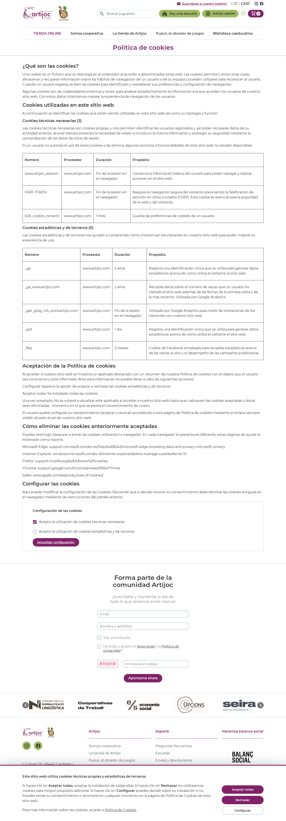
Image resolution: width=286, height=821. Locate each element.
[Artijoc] (46, 13)
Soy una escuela (116, 638)
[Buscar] (102, 13)
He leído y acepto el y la (141, 648)
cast (245, 4)
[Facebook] (38, 746)
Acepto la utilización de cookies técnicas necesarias (82, 522)
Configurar (242, 810)
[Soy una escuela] (179, 13)
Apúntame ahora (143, 678)
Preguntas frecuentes (173, 746)
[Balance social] (242, 762)
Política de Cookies (120, 810)
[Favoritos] (243, 13)
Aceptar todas (243, 789)
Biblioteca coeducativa (233, 33)
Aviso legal (146, 646)
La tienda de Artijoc (130, 33)
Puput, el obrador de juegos (112, 760)
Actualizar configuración (56, 542)
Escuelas (162, 753)
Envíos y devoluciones (173, 760)
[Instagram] (26, 746)
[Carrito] (256, 13)
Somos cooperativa (87, 33)
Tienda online (47, 33)
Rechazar (243, 800)
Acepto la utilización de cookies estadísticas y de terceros (86, 531)
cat (234, 4)
